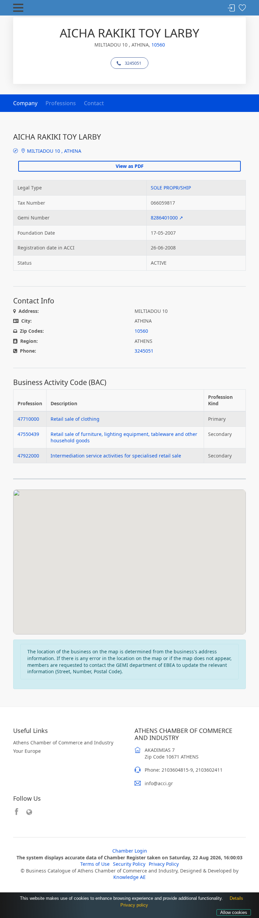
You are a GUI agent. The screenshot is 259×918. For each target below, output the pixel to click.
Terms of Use (95, 864)
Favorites (242, 8)
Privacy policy (134, 905)
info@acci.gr (159, 783)
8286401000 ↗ (167, 217)
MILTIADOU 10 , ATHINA (53, 150)
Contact (94, 103)
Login (231, 8)
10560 (158, 44)
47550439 (28, 434)
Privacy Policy (164, 864)
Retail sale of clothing (75, 419)
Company (25, 103)
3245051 (133, 63)
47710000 (28, 419)
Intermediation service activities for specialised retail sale (116, 455)
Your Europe (27, 751)
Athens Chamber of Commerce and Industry (63, 742)
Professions (61, 103)
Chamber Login (129, 851)
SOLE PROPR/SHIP (171, 187)
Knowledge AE (129, 877)
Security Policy (129, 864)
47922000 (28, 455)
